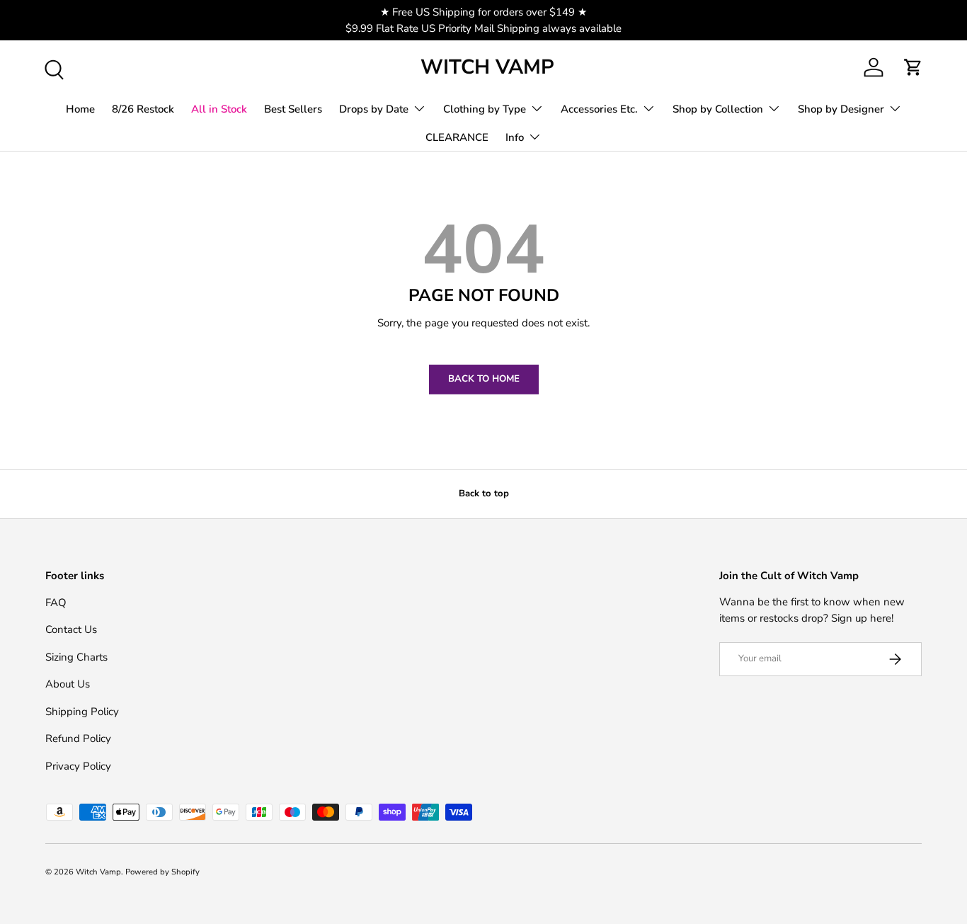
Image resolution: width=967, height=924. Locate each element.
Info (514, 137)
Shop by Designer (841, 109)
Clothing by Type (484, 109)
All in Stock (219, 109)
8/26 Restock (143, 109)
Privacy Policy (78, 765)
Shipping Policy (82, 711)
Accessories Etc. (599, 109)
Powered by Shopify (162, 872)
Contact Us (71, 629)
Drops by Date (373, 109)
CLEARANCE (456, 137)
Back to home (484, 378)
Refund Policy (78, 738)
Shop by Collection (718, 109)
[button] (913, 67)
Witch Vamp (98, 872)
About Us (67, 684)
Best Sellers (293, 109)
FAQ (56, 602)
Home (80, 109)
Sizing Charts (76, 656)
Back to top (484, 493)
